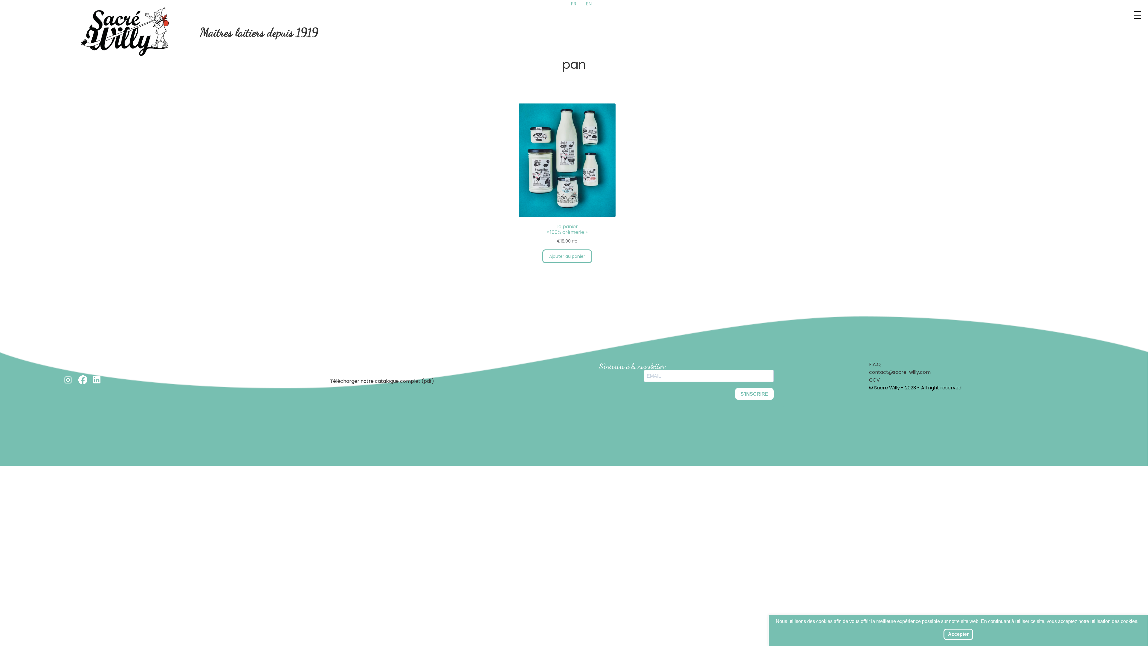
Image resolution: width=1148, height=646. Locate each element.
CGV (874, 380)
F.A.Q (875, 364)
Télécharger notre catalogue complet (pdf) (382, 381)
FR (573, 3)
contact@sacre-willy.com (900, 372)
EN (589, 3)
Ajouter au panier (567, 256)
